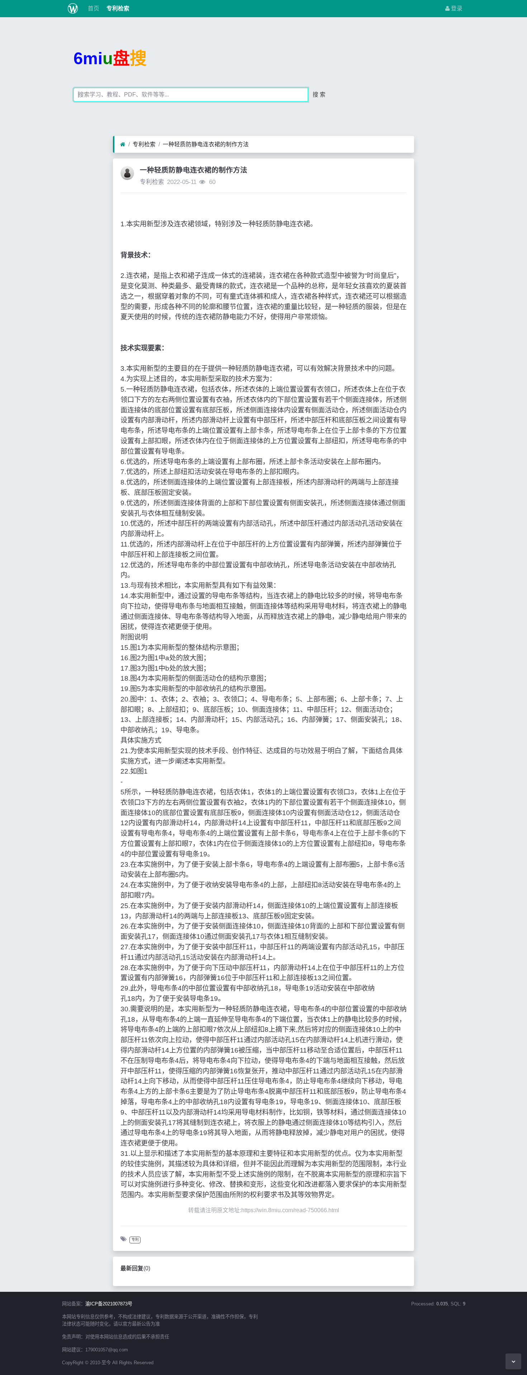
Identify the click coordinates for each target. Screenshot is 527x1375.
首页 (92, 8)
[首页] (122, 144)
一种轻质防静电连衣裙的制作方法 (206, 144)
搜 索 (319, 94)
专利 (135, 1240)
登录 (456, 8)
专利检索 (117, 8)
